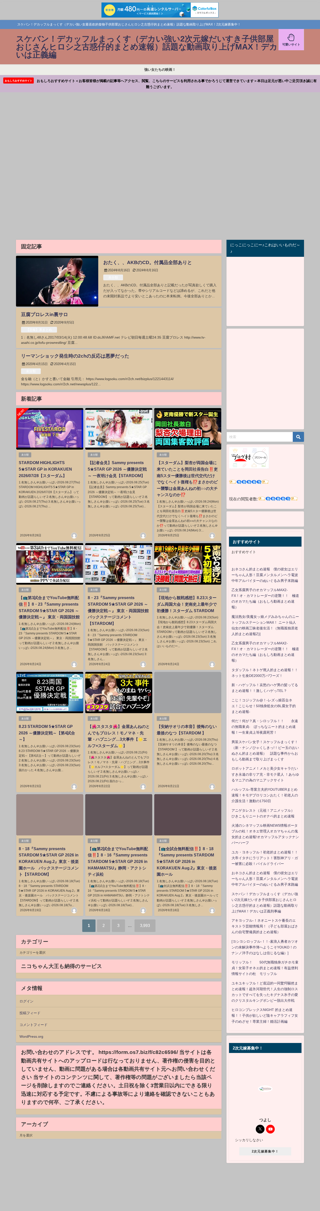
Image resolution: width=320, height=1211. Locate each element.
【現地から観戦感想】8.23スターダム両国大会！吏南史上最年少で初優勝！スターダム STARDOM (187, 604)
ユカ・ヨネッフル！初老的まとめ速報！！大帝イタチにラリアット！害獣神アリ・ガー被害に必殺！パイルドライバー (265, 857)
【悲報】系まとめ (39, 329)
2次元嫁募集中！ (265, 1151)
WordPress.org (31, 1036)
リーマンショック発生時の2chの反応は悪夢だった (75, 356)
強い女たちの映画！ (160, 69)
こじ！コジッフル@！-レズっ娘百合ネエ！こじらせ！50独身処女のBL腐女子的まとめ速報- (264, 705)
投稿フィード (30, 1013)
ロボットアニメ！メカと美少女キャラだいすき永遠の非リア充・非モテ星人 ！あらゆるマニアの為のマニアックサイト (265, 774)
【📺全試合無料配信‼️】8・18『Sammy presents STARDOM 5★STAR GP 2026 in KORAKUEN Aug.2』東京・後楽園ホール (187, 861)
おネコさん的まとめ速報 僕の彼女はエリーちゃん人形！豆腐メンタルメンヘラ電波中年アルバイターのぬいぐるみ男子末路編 (265, 574)
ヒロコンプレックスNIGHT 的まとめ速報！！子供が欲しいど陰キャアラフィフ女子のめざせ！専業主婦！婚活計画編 (265, 1015)
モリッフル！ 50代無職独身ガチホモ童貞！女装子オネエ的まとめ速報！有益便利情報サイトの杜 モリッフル (265, 967)
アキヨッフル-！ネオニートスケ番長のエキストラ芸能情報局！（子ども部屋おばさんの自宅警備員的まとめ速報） (265, 926)
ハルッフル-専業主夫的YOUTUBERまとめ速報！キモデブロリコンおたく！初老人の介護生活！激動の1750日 (265, 795)
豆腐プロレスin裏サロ (44, 314)
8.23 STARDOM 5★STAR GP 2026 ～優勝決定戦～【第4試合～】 (47, 732)
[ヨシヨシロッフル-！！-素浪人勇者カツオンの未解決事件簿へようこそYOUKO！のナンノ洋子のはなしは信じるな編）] (265, 947)
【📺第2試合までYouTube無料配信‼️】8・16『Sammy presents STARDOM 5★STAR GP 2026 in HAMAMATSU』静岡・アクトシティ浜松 (118, 861)
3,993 (145, 925)
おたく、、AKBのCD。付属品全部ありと (147, 262)
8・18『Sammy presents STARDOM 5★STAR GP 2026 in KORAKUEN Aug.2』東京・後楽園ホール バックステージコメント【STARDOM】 (49, 861)
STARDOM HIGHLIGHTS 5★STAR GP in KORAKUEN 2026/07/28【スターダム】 (45, 469)
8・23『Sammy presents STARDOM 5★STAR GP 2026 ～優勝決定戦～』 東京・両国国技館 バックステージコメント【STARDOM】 (120, 610)
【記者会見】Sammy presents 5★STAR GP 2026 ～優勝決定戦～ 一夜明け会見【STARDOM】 (117, 469)
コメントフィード (34, 1024)
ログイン (27, 1001)
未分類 (113, 277)
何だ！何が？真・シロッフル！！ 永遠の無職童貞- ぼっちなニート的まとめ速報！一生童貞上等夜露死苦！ (265, 726)
